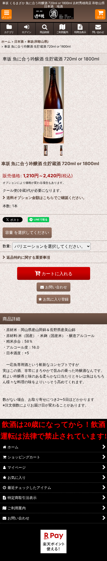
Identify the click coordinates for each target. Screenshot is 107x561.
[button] (6, 14)
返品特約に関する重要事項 (28, 257)
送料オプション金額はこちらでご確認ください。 (46, 197)
